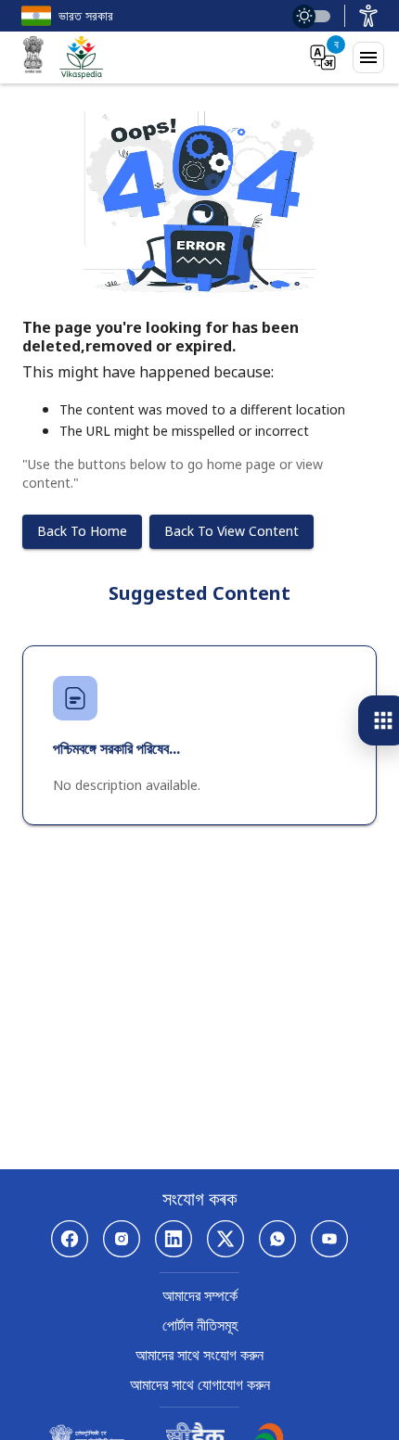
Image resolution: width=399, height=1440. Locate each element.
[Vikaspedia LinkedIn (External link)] (173, 1238)
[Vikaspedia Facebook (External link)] (69, 1238)
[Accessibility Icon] (368, 16)
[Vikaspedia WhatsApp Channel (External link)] (277, 1238)
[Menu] (368, 57)
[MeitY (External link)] (33, 57)
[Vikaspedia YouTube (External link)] (329, 1238)
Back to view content (231, 531)
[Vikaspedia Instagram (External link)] (121, 1238)
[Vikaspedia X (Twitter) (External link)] (225, 1238)
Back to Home (82, 531)
